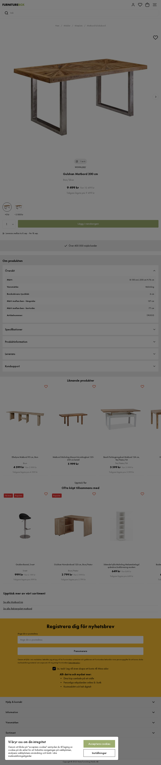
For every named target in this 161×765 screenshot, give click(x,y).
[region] (61, 748)
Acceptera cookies (99, 744)
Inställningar (99, 753)
